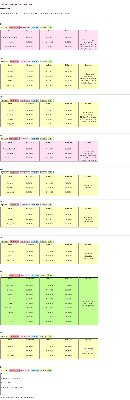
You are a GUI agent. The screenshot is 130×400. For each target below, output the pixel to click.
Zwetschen (35, 27)
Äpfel (50, 27)
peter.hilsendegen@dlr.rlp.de (9, 397)
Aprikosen (4, 27)
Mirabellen (43, 27)
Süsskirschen (13, 27)
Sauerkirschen (25, 61)
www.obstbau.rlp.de (27, 397)
